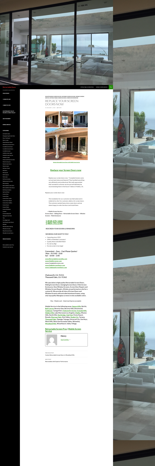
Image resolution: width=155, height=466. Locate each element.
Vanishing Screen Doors (8, 222)
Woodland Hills (50, 324)
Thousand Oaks (50, 319)
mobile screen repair (7, 153)
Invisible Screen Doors (68, 96)
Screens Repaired (7, 213)
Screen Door (6, 194)
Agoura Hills (76, 306)
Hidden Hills (49, 313)
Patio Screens (6, 166)
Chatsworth (66, 311)
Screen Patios (6, 207)
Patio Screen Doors (7, 164)
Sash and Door (6, 192)
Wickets (4, 224)
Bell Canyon (49, 308)
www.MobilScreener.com (53, 261)
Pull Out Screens (6, 179)
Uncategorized (6, 220)
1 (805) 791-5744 (54, 223)
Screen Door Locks (7, 198)
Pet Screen (5, 177)
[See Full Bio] (70, 340)
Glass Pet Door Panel (7, 142)
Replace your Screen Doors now (65, 170)
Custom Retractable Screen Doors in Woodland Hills (59, 354)
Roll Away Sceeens (7, 190)
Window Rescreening (8, 226)
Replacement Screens (8, 181)
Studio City (74, 317)
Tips (4, 218)
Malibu (77, 313)
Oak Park (69, 315)
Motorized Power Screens (9, 159)
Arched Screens (6, 133)
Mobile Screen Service (102, 87)
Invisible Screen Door (8, 146)
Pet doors (5, 170)
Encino (73, 311)
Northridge (62, 315)
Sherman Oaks (56, 317)
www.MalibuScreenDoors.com (55, 265)
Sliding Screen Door (7, 215)
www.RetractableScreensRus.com (56, 259)
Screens (4, 211)
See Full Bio (65, 340)
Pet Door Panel (6, 168)
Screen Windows (7, 209)
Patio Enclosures (6, 161)
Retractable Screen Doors (58, 98)
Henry (60, 107)
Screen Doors (6, 205)
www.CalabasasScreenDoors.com (56, 267)
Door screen (6, 140)
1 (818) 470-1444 (54, 221)
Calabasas (48, 311)
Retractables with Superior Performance (56, 360)
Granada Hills (82, 311)
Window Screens (7, 228)
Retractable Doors (9, 87)
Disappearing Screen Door (53, 96)
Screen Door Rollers (7, 202)
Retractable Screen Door (8, 185)
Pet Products (6, 174)
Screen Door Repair (72, 98)
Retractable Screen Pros (87, 87)
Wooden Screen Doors (8, 233)
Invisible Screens (6, 151)
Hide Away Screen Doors (8, 144)
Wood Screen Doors (7, 231)
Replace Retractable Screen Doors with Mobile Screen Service (66, 162)
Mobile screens (6, 157)
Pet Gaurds (5, 172)
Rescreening (6, 183)
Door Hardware (6, 138)
